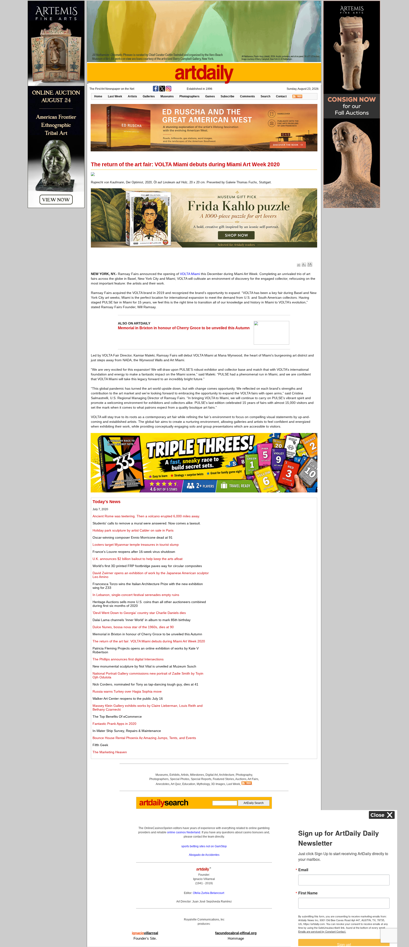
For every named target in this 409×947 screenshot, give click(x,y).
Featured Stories (223, 779)
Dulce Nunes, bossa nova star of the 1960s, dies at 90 (133, 627)
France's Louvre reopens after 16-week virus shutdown (134, 552)
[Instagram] (168, 90)
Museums (167, 96)
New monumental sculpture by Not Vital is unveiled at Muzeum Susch (144, 666)
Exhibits (174, 774)
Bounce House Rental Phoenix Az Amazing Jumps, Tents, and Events (144, 738)
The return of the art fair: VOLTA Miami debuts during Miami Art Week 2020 (149, 641)
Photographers (189, 96)
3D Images (218, 784)
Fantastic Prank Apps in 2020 (114, 724)
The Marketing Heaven (110, 752)
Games (210, 96)
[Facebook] (156, 90)
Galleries (149, 96)
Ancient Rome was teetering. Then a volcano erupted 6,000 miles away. (146, 516)
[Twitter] (162, 90)
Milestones (197, 774)
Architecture (226, 774)
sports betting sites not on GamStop (204, 846)
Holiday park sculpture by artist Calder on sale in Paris (133, 530)
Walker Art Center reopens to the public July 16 (128, 698)
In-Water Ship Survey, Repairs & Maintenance (127, 731)
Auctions (240, 779)
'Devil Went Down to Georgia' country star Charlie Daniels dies (139, 613)
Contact (281, 96)
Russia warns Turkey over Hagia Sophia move (127, 691)
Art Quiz (176, 784)
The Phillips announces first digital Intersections (128, 659)
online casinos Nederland (183, 832)
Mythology (203, 784)
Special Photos (179, 779)
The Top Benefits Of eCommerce (117, 716)
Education (188, 784)
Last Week (115, 96)
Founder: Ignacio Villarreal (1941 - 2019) (204, 879)
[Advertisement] (263, 532)
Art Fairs (253, 779)
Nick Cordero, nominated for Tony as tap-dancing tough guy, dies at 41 (145, 684)
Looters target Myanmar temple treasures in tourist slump (136, 544)
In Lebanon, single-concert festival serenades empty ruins (136, 595)
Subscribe (227, 96)
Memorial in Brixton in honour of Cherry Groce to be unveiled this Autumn (184, 328)
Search (265, 96)
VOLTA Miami (190, 274)
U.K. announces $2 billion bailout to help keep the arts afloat (137, 559)
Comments (247, 96)
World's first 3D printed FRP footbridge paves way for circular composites (147, 566)
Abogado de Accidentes (204, 855)
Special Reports (201, 779)
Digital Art (211, 774)
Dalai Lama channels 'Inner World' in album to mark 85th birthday (142, 620)
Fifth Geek (100, 745)
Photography (244, 774)
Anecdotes (162, 784)
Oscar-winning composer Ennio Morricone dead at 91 (133, 537)
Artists (132, 96)
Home (98, 96)
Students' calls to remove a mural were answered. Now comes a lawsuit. (147, 523)
